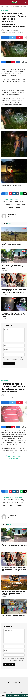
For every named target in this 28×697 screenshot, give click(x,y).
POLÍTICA (21, 687)
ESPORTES (8, 689)
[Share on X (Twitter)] (12, 37)
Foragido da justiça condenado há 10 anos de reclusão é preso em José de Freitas (8, 204)
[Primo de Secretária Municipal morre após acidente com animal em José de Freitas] (14, 304)
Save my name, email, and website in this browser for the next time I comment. (14, 358)
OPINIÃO (15, 689)
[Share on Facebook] (5, 37)
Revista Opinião (22, 692)
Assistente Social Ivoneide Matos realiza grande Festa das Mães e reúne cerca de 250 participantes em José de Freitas (13, 290)
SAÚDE (20, 689)
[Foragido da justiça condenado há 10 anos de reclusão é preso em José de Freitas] (14, 414)
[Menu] (2, 2)
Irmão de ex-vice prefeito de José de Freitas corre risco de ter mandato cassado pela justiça (7, 502)
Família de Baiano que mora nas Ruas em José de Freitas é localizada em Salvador (20, 204)
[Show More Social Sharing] (25, 37)
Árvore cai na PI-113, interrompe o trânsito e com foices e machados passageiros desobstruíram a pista (20, 504)
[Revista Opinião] (14, 2)
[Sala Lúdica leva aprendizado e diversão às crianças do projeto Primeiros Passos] (14, 606)
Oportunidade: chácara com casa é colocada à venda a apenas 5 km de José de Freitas (14, 267)
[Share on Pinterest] (19, 37)
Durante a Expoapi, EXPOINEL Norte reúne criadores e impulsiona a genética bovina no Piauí (13, 593)
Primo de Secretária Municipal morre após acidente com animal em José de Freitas (13, 314)
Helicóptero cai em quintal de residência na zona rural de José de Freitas (13, 243)
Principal (5, 687)
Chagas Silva (9, 30)
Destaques (4, 10)
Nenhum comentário (18, 32)
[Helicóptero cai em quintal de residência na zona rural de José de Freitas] (14, 234)
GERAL (10, 687)
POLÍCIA (16, 687)
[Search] (26, 2)
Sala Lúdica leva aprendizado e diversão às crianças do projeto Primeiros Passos (13, 616)
